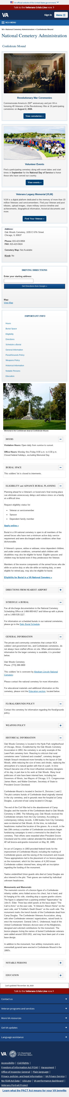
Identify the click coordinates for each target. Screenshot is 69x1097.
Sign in (48, 15)
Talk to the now (33, 7)
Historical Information (15, 365)
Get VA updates (9, 1027)
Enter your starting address (17, 276)
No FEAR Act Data (10, 1080)
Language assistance (12, 1037)
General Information (14, 350)
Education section (37, 691)
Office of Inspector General (15, 1071)
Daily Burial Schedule (30, 624)
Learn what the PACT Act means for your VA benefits (34, 1090)
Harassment (47, 1067)
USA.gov (26, 1080)
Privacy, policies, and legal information (22, 1076)
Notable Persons (13, 371)
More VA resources (11, 1018)
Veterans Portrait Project (14, 1085)
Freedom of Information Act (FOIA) (19, 1067)
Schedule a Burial (13, 344)
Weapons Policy (13, 360)
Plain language (41, 1071)
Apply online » (11, 525)
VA (3, 29)
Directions (10, 339)
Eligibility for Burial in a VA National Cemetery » (28, 577)
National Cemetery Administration (20, 29)
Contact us (7, 999)
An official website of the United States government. (35, 2)
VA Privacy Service (55, 1076)
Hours (8, 323)
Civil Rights (23, 1062)
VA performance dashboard (49, 1080)
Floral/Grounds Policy (15, 355)
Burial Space (11, 329)
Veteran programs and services (17, 1008)
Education (10, 376)
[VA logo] (5, 15)
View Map (8, 303)
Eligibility (9, 334)
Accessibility (7, 1062)
